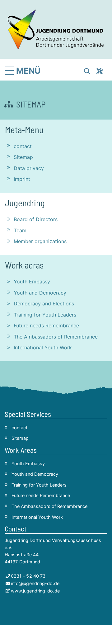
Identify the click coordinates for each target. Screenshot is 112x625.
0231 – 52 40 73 (28, 576)
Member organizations (40, 241)
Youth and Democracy (40, 293)
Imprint (22, 179)
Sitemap (23, 157)
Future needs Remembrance (46, 325)
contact (23, 146)
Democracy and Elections (44, 303)
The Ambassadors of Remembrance (56, 337)
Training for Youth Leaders (45, 315)
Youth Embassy (32, 281)
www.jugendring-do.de (35, 590)
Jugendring (25, 202)
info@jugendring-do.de (35, 583)
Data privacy (29, 168)
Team (20, 230)
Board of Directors (36, 219)
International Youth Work (43, 347)
